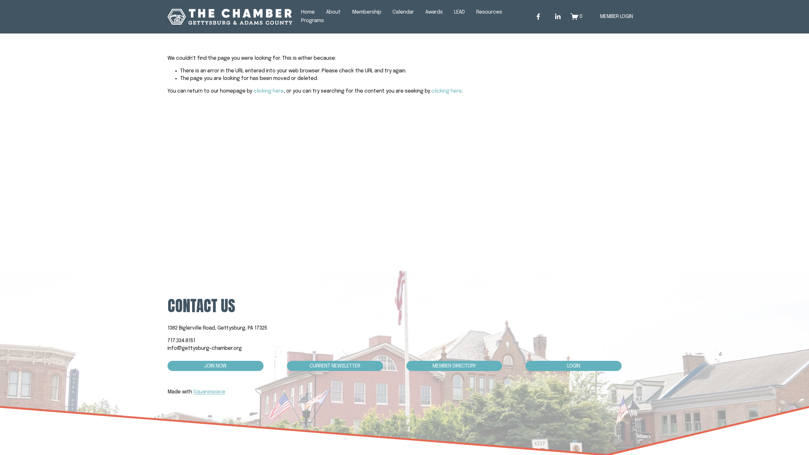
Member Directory (454, 366)
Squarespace (209, 392)
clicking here (268, 91)
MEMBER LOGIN (616, 16)
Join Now (215, 366)
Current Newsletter (334, 366)
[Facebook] (538, 17)
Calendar (403, 12)
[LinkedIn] (558, 17)
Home (308, 12)
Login (573, 366)
